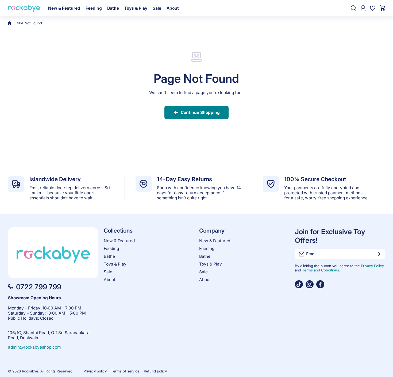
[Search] (353, 8)
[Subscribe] (378, 254)
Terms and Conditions (320, 270)
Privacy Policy (372, 266)
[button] (382, 8)
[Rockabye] (24, 8)
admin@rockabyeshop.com (34, 347)
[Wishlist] (372, 8)
